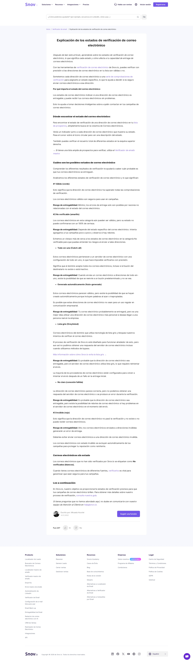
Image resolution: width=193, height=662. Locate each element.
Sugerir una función (128, 514)
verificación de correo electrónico (92, 67)
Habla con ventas (125, 4)
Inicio (48, 29)
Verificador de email (59, 29)
